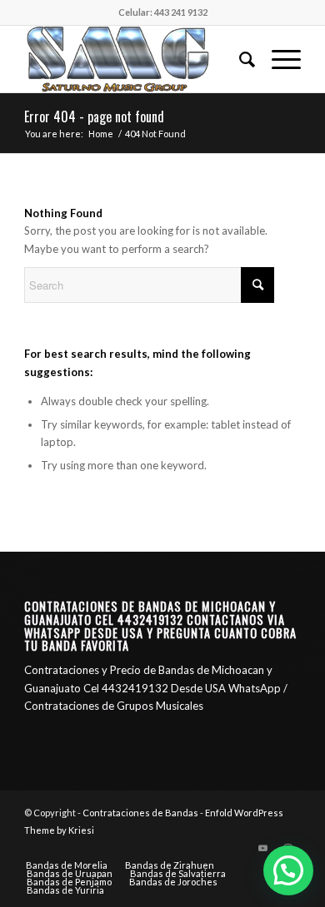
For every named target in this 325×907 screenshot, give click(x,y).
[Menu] (278, 59)
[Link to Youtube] (263, 847)
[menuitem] (238, 59)
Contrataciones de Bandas (140, 812)
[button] (288, 870)
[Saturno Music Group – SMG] (134, 59)
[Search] (238, 59)
